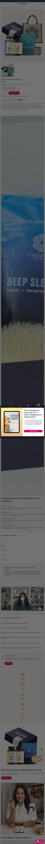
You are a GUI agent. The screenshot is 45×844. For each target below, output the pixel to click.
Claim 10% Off (33, 431)
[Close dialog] (43, 409)
